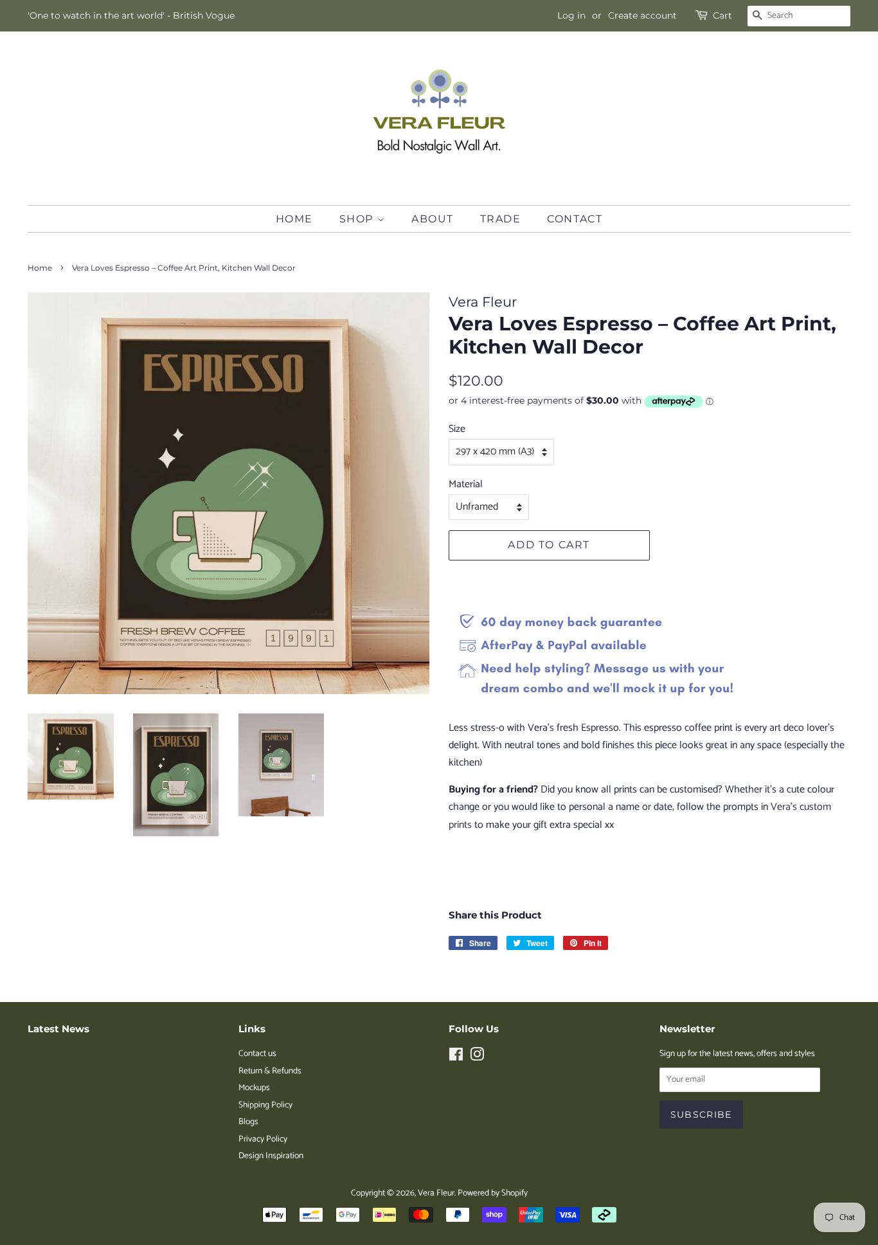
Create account (642, 15)
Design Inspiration (270, 1156)
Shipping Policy (265, 1105)
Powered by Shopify (493, 1193)
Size (457, 429)
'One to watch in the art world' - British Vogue (131, 15)
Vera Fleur (436, 1193)
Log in (571, 15)
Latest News (58, 1029)
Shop (358, 219)
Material (466, 484)
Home (294, 219)
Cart (722, 15)
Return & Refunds (269, 1071)
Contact (574, 219)
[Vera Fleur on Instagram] (477, 1057)
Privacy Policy (262, 1139)
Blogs (248, 1122)
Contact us (257, 1053)
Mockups (254, 1087)
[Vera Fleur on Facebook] (456, 1057)
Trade (500, 219)
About (432, 219)
